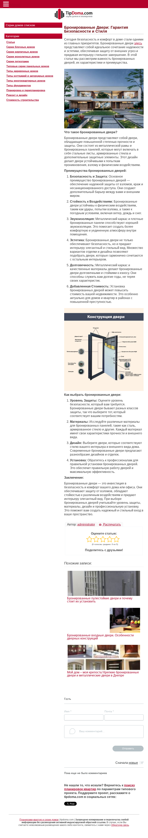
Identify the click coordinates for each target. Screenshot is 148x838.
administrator (86, 524)
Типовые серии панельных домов (27, 66)
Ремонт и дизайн (16, 95)
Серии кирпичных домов (22, 51)
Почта (109, 711)
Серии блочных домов (20, 46)
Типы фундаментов (18, 85)
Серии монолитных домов (23, 56)
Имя (67, 711)
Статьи (10, 42)
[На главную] (74, 14)
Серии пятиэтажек (17, 61)
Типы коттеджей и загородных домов (29, 75)
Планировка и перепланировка (25, 90)
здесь (138, 43)
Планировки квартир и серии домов (38, 819)
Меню (15, 5)
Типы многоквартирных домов (25, 80)
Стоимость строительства (22, 100)
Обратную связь (120, 825)
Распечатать (111, 524)
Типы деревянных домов (22, 71)
